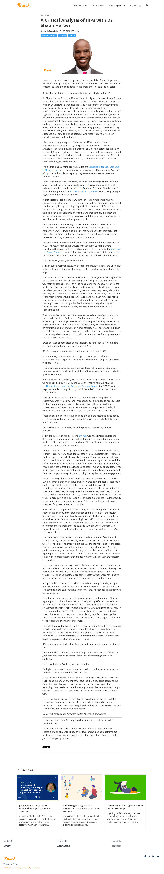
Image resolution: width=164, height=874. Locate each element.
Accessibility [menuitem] (116, 846)
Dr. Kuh (83, 435)
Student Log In (136, 5)
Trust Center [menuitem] (116, 841)
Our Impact (97, 5)
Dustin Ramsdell (50, 31)
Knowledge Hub (116, 5)
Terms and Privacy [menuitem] (11, 864)
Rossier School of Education (84, 191)
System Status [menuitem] (63, 846)
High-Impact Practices (49, 35)
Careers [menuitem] (7, 846)
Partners (72, 35)
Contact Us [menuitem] (9, 841)
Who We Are (79, 5)
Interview (62, 35)
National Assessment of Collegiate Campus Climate (72, 386)
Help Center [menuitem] (62, 841)
